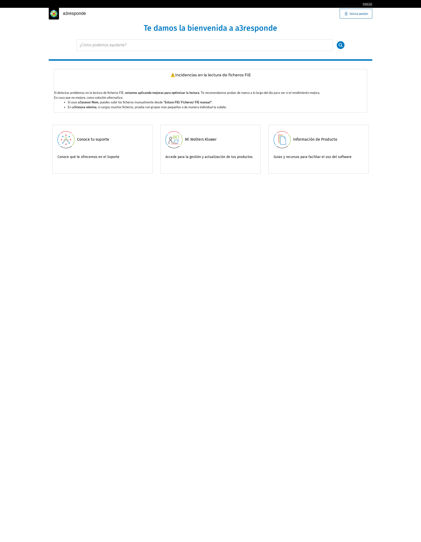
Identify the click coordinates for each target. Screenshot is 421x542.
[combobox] (205, 45)
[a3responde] (53, 14)
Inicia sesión (359, 13)
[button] (340, 45)
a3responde (74, 13)
